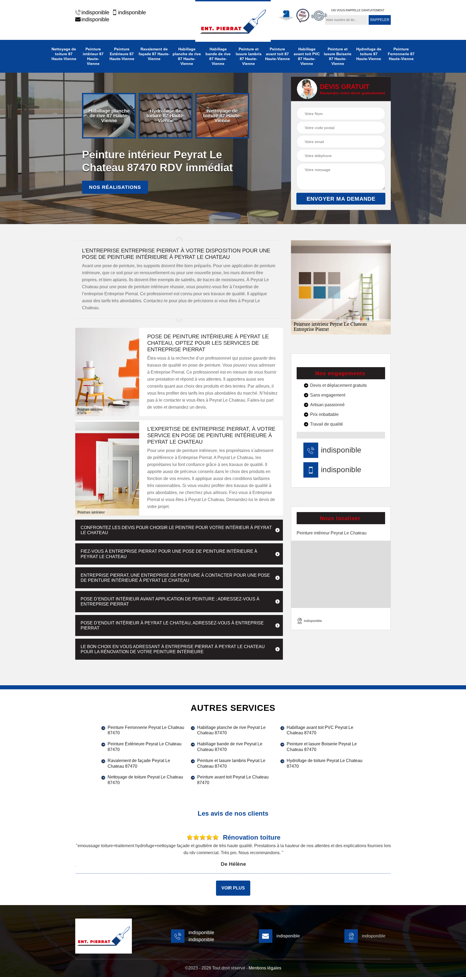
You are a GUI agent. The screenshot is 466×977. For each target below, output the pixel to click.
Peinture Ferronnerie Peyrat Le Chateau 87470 (146, 730)
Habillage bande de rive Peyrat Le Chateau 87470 (229, 747)
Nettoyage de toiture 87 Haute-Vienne (64, 54)
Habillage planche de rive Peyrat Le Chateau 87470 (231, 730)
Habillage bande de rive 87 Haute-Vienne (218, 56)
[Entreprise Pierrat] (233, 21)
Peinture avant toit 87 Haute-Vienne (277, 54)
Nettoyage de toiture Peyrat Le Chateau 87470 (145, 780)
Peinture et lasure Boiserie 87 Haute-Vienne (337, 56)
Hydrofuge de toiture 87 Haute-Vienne (368, 54)
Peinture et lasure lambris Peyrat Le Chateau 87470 (231, 763)
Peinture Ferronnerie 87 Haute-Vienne (401, 54)
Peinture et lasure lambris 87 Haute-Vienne (249, 56)
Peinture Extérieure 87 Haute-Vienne (121, 54)
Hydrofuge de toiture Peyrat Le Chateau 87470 (324, 763)
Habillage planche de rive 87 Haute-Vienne (187, 56)
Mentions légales (265, 968)
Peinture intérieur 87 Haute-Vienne (93, 56)
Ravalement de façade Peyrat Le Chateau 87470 (139, 763)
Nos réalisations (115, 187)
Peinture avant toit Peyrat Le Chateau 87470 (233, 780)
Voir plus (233, 888)
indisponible (95, 12)
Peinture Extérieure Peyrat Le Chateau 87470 (144, 747)
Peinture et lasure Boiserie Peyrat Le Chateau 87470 (322, 747)
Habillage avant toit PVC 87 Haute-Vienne (307, 56)
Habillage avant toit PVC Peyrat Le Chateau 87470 (320, 730)
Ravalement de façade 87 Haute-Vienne (154, 54)
